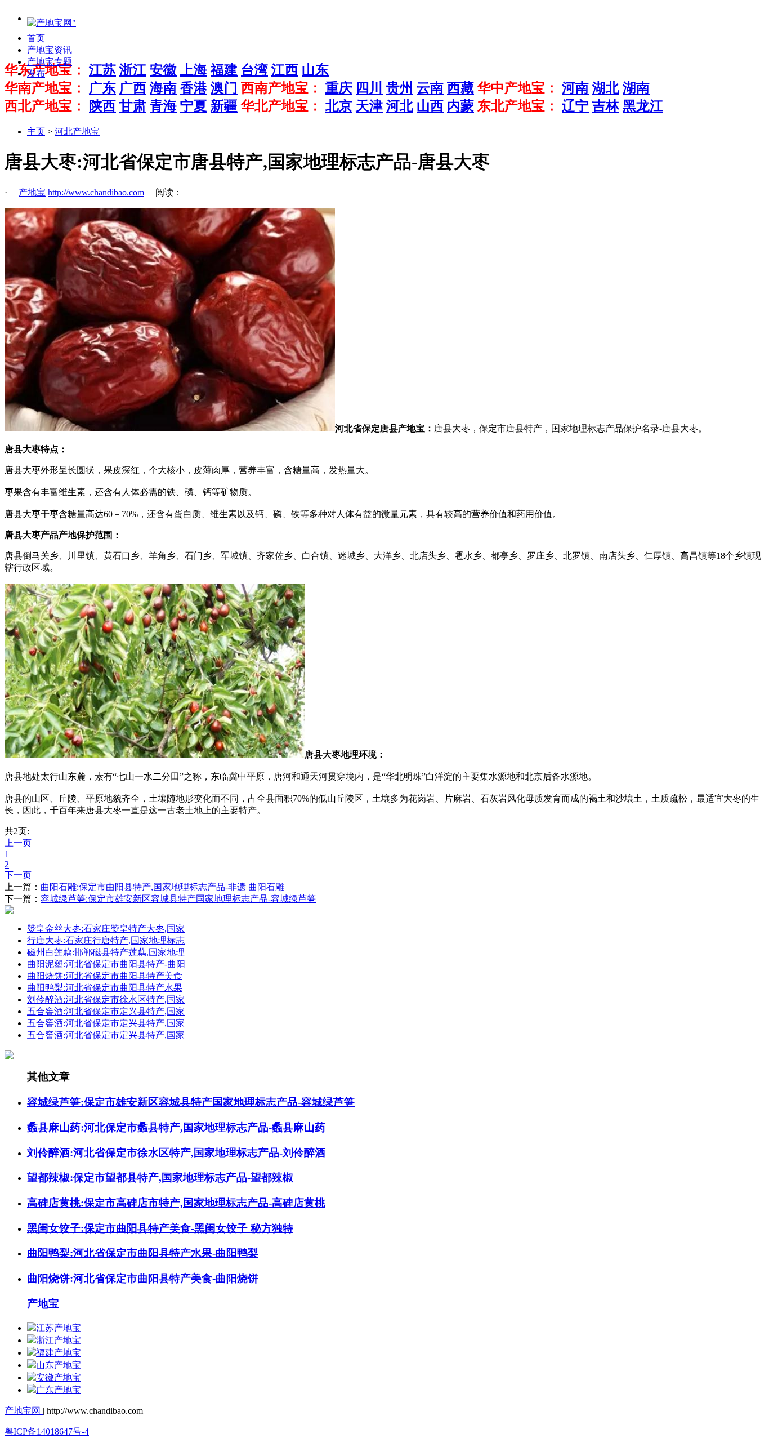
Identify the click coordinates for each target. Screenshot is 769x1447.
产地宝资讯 (49, 50)
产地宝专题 (49, 61)
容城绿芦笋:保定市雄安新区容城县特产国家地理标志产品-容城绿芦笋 (178, 898)
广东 (102, 88)
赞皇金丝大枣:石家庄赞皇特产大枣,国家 (106, 928)
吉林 (605, 106)
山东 (315, 70)
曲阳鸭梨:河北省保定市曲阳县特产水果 (104, 987)
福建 (224, 70)
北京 (338, 106)
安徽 (163, 70)
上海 (193, 70)
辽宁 (575, 106)
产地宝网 (24, 1410)
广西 (132, 88)
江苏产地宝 (58, 1328)
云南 (430, 88)
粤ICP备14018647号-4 (47, 1431)
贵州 (399, 88)
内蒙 (460, 106)
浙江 (132, 70)
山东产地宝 (58, 1365)
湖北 (605, 88)
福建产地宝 (58, 1352)
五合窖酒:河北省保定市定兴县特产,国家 (106, 1011)
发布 (36, 73)
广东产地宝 (58, 1390)
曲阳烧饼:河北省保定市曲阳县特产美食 (104, 976)
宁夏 (193, 106)
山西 (430, 106)
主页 (36, 131)
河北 (399, 106)
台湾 (254, 70)
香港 (193, 88)
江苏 (102, 70)
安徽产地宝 (58, 1377)
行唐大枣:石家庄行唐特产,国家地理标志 (106, 940)
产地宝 (32, 192)
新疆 (224, 106)
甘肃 (132, 106)
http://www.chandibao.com (96, 192)
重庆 (338, 88)
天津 (369, 106)
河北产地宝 (77, 131)
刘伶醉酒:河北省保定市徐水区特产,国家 (106, 999)
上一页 (18, 843)
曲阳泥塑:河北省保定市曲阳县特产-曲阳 (106, 964)
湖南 (636, 88)
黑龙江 (643, 106)
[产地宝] (51, 23)
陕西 (102, 106)
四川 (369, 88)
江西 (284, 70)
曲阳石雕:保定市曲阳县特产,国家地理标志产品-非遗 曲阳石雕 (162, 887)
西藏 (460, 88)
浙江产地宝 (58, 1340)
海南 (163, 88)
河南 (575, 88)
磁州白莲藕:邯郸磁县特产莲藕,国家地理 (106, 952)
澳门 (224, 88)
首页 (36, 38)
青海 (163, 106)
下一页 (18, 875)
